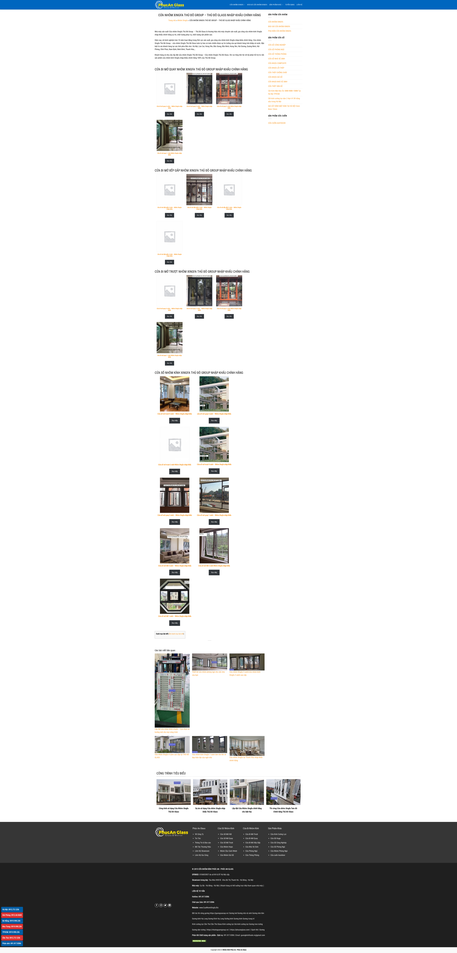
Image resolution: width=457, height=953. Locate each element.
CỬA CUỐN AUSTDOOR (277, 123)
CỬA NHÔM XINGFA (236, 5)
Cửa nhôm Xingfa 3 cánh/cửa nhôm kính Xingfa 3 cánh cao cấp (244, 673)
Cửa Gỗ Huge (276, 838)
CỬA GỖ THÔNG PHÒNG (277, 54)
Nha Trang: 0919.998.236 (12, 926)
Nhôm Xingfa (183, 20)
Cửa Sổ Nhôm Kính (226, 828)
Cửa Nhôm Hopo (226, 847)
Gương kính (238, 919)
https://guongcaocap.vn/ (219, 913)
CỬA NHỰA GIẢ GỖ (275, 77)
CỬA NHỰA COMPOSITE (277, 63)
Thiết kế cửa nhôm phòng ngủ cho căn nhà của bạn (208, 673)
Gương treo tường (256, 924)
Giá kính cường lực (241, 924)
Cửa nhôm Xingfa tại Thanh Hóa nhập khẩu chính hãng (246, 759)
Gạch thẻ (254, 930)
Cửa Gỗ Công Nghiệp (278, 843)
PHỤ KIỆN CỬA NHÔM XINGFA (279, 31)
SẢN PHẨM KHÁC (275, 5)
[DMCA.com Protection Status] (199, 941)
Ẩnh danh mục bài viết (176, 634)
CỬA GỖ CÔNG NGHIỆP (277, 45)
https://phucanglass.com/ (240, 930)
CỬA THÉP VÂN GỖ (275, 86)
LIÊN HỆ (299, 5)
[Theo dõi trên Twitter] (165, 905)
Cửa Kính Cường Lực (278, 834)
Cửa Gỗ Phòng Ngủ (278, 847)
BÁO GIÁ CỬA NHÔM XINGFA (257, 5)
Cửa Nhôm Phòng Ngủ (279, 851)
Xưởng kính (228, 919)
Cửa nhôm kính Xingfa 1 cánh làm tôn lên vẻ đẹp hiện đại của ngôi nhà (209, 756)
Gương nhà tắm (258, 913)
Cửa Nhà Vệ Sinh (251, 847)
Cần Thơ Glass (216, 924)
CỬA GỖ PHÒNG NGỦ (276, 49)
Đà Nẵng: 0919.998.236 (11, 921)
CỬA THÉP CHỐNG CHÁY (277, 72)
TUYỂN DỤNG (289, 5)
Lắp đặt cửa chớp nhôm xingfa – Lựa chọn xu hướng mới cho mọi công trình (172, 730)
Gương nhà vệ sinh (245, 913)
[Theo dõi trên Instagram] (161, 905)
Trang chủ (172, 20)
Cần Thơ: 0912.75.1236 (11, 938)
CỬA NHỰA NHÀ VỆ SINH (277, 82)
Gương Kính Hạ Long (216, 919)
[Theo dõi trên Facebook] (157, 905)
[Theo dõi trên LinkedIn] (170, 905)
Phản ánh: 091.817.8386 (11, 943)
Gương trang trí (248, 919)
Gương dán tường (198, 930)
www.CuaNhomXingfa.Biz (209, 907)
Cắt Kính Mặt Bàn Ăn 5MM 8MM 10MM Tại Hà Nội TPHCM (284, 92)
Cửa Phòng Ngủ (251, 851)
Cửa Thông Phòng (252, 855)
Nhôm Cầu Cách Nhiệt (228, 851)
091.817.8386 (204, 897)
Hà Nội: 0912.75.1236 (10, 909)
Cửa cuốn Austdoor (278, 855)
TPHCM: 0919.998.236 (11, 932)
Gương (262, 930)
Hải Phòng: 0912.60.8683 (12, 915)
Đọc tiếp (169, 114)
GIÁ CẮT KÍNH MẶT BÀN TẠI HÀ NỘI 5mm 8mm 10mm (284, 107)
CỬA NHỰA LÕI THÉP (276, 68)
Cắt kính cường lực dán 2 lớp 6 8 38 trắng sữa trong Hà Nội (284, 100)
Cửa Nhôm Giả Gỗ (227, 855)
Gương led (233, 913)
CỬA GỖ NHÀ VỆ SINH (276, 59)
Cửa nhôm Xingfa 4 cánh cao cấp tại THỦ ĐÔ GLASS (172, 756)
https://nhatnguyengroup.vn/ (218, 930)
